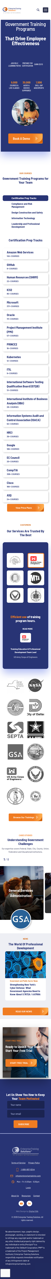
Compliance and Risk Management (22, 205)
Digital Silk (33, 1211)
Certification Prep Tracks (24, 198)
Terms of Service (18, 1162)
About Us (15, 1195)
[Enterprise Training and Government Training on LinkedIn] (29, 1203)
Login (28, 1187)
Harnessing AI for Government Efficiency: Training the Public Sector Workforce (25, 988)
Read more (28, 628)
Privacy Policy (34, 1162)
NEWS (25, 938)
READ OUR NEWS (24, 1011)
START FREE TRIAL (19, 1062)
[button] (16, 859)
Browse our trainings (23, 817)
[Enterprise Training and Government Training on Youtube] (22, 1203)
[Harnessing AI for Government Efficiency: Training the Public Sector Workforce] (25, 964)
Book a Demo (21, 138)
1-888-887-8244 (28, 1169)
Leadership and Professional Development (26, 225)
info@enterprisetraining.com (28, 1175)
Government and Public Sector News (24, 981)
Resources (26, 1195)
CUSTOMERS (25, 525)
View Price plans (24, 507)
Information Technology (23, 218)
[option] (25, 977)
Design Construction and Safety (27, 212)
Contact (36, 1195)
